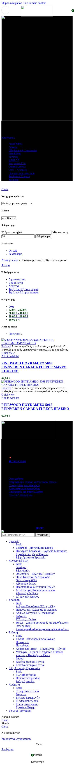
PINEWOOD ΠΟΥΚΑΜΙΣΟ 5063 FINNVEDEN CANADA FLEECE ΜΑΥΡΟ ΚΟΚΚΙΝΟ (33, 367)
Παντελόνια (22, 645)
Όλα (11, 306)
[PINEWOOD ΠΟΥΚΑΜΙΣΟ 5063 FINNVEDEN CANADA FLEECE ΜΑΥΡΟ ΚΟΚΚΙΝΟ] (37, 343)
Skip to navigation (12, 3)
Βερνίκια (21, 694)
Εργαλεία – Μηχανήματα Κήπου (34, 547)
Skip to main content (34, 3)
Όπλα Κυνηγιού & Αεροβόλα (33, 577)
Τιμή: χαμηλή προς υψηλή (23, 289)
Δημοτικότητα (17, 279)
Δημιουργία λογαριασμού (16, 738)
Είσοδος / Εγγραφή (20, 710)
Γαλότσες (21, 616)
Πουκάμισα (22, 642)
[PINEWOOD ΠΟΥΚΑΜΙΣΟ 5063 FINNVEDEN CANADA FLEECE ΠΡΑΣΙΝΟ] (37, 384)
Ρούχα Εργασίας (25, 681)
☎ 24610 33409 (17, 461)
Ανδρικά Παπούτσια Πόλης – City (35, 606)
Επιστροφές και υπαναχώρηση (26, 491)
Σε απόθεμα (15, 253)
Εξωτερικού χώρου (27, 700)
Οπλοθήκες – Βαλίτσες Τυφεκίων (35, 573)
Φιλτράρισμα (43, 236)
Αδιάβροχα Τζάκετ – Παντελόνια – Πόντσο (41, 648)
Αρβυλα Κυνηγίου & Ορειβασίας (35, 612)
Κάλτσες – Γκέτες (26, 619)
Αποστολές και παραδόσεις (24, 488)
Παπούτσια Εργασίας (28, 678)
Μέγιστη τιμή (60, 232)
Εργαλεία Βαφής (25, 707)
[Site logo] (37, 15)
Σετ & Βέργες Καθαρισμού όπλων (35, 590)
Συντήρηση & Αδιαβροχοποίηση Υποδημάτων (42, 629)
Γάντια (19, 658)
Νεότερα (14, 285)
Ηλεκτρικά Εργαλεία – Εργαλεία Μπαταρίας (41, 550)
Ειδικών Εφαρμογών (28, 697)
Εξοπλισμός (22, 570)
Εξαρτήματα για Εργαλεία (30, 557)
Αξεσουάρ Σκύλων (27, 593)
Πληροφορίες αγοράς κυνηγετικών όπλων (32, 482)
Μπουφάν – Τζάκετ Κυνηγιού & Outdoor (39, 651)
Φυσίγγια (21, 567)
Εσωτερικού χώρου (27, 704)
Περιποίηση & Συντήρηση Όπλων (35, 586)
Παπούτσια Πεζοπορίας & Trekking (36, 609)
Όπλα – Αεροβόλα (26, 580)
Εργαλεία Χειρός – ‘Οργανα (32, 554)
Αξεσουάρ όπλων (26, 583)
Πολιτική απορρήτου (20, 495)
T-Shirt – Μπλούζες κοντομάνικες (35, 638)
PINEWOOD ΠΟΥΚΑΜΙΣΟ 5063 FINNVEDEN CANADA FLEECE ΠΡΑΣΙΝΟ (35, 407)
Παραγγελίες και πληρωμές (24, 485)
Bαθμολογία (16, 282)
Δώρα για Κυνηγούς (27, 596)
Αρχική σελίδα (10, 260)
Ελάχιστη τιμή (9, 232)
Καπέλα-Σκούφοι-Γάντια (30, 661)
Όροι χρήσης (16, 478)
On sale (13, 250)
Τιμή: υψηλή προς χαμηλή (23, 292)
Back (19, 544)
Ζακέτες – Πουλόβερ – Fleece (33, 655)
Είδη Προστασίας (26, 674)
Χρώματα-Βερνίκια (27, 691)
